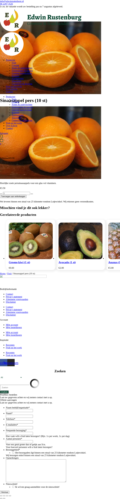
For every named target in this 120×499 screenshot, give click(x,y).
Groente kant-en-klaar (22, 73)
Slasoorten (16, 81)
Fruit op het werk (14, 86)
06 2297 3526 (6, 4)
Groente (15, 65)
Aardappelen (18, 78)
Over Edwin (11, 89)
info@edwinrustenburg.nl (12, 1)
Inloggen (4, 133)
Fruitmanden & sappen (22, 70)
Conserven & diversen (22, 84)
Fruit (14, 62)
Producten (10, 60)
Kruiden (15, 76)
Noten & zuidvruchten (22, 68)
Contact (9, 91)
